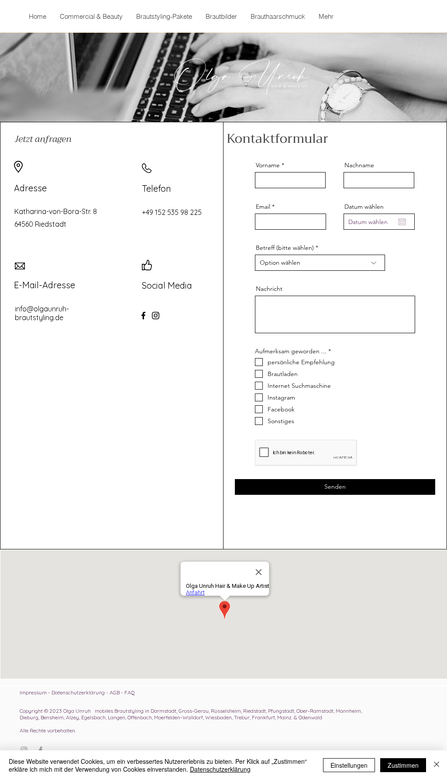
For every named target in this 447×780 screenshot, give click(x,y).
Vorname (268, 165)
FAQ (129, 692)
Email (263, 207)
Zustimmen (403, 765)
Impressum (33, 692)
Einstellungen (349, 765)
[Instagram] (156, 316)
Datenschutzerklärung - (81, 692)
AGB (115, 692)
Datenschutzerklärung (220, 769)
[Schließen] (436, 765)
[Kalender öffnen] (402, 221)
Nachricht (269, 289)
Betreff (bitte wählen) (285, 248)
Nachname (359, 165)
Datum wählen (364, 207)
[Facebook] (143, 316)
